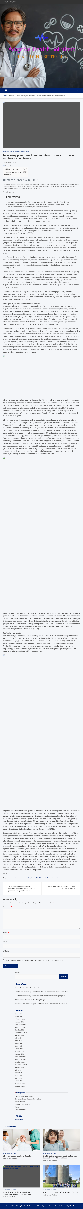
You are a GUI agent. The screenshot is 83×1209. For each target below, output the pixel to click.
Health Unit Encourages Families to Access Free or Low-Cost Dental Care (41, 992)
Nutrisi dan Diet (20, 1110)
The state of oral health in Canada (27, 988)
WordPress (73, 1206)
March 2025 (19, 1049)
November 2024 (20, 1059)
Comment (7, 907)
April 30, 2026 (7, 1158)
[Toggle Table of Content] (24, 170)
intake (33, 878)
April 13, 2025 (7, 162)
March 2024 (19, 1081)
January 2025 (19, 1054)
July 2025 (18, 1038)
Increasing (26, 878)
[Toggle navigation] (5, 90)
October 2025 (19, 1030)
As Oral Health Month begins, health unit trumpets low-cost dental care (41, 1004)
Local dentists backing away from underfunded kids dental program (40, 996)
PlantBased (40, 878)
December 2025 (20, 1025)
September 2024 (21, 1065)
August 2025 (19, 1035)
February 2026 (20, 1019)
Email (5, 942)
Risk (58, 878)
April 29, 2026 (47, 1161)
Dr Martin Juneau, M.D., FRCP (17, 172)
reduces (53, 878)
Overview (8, 174)
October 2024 (20, 1062)
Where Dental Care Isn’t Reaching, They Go (30, 1000)
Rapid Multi (19, 1120)
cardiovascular (12, 878)
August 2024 (19, 1067)
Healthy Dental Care (22, 1104)
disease (20, 878)
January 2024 (19, 1086)
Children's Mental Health (24, 1096)
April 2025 (18, 1046)
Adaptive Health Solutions (26, 1206)
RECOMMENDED (10, 1126)
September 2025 (21, 1033)
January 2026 (19, 1022)
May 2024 (18, 1075)
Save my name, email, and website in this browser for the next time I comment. (35, 960)
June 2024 (18, 1073)
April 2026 (18, 1014)
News (17, 1107)
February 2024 (20, 1083)
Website (6, 951)
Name (6, 933)
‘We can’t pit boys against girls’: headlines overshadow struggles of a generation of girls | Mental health (21, 888)
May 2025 (18, 1043)
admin (14, 162)
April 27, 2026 (47, 1195)
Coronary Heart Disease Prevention (16, 151)
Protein (47, 878)
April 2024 (18, 1078)
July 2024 (18, 1070)
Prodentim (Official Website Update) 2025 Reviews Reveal (61, 887)
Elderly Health (20, 1102)
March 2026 (19, 1016)
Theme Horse (49, 1206)
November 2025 (20, 1027)
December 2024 (20, 1057)
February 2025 (20, 1051)
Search (17, 972)
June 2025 (18, 1041)
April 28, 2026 (7, 1197)
